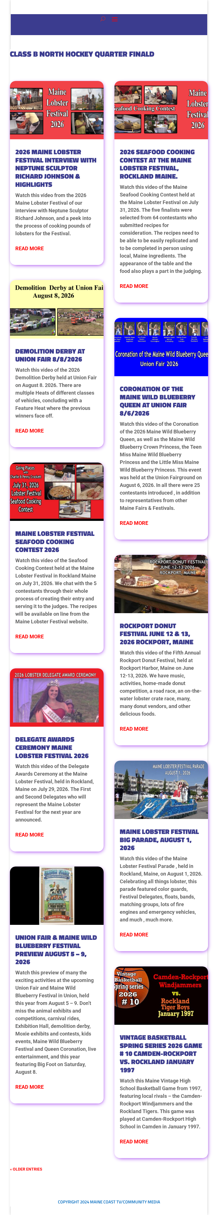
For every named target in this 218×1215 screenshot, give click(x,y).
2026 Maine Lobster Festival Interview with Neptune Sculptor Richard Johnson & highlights (56, 168)
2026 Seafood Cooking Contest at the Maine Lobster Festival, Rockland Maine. (157, 164)
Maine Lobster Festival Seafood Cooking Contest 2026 (55, 541)
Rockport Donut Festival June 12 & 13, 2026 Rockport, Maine (156, 634)
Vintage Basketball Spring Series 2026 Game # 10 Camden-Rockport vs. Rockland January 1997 (161, 1053)
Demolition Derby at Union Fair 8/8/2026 (50, 355)
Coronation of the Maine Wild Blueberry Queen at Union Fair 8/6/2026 (157, 401)
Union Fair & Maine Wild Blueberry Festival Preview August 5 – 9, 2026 (56, 949)
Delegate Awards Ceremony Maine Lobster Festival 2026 (52, 747)
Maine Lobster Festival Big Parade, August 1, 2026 (159, 839)
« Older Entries (26, 1169)
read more (29, 248)
